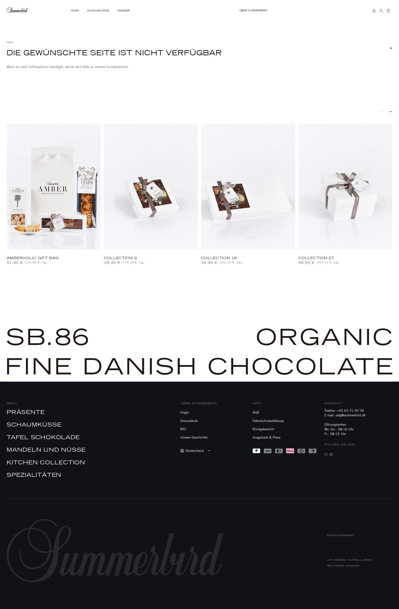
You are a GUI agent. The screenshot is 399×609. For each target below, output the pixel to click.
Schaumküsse (98, 11)
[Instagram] (326, 454)
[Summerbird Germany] (23, 10)
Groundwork (189, 421)
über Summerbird (198, 403)
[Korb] (388, 10)
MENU (12, 403)
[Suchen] (381, 10)
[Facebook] (331, 454)
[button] (382, 111)
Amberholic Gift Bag (33, 258)
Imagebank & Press (266, 437)
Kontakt (333, 403)
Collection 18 (219, 258)
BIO (183, 429)
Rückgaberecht (263, 429)
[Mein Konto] (374, 10)
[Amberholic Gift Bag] (54, 186)
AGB (255, 412)
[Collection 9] (151, 186)
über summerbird (253, 10)
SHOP (75, 11)
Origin (184, 412)
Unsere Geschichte (194, 437)
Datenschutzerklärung (268, 421)
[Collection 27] (345, 186)
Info (256, 403)
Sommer (123, 11)
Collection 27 (316, 258)
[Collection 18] (248, 186)
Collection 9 (120, 258)
